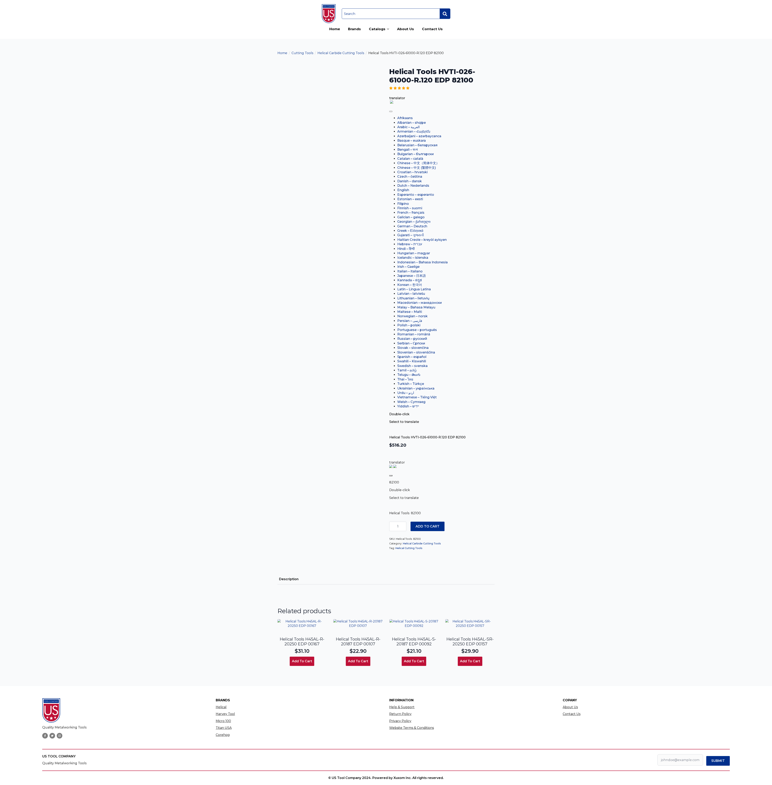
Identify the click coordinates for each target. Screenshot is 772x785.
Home (334, 29)
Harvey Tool (225, 714)
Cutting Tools (302, 53)
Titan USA (224, 728)
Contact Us (432, 29)
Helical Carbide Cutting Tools (340, 53)
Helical (221, 707)
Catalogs (377, 29)
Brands (354, 29)
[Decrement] (392, 526)
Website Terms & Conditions (411, 728)
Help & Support (402, 707)
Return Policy (400, 714)
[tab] (288, 579)
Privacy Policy (400, 721)
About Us (405, 29)
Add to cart (427, 526)
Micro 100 (223, 721)
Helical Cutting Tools (408, 548)
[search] (445, 14)
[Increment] (403, 526)
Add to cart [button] (302, 661)
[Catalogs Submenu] (389, 29)
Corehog (223, 735)
